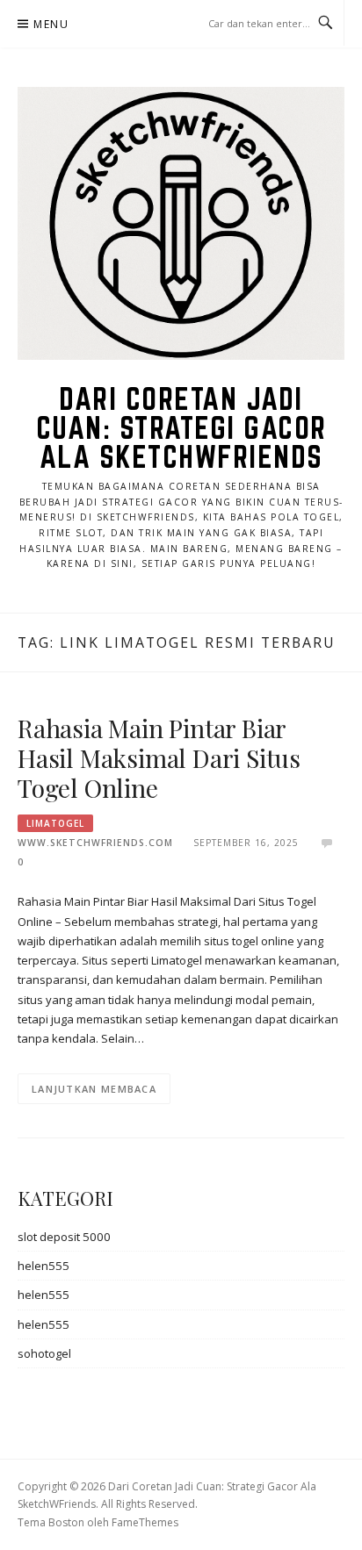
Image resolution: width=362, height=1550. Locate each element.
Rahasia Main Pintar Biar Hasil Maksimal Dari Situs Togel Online (159, 758)
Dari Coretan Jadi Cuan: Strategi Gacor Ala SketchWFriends (181, 427)
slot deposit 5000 (64, 1237)
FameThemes (145, 1522)
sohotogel (44, 1353)
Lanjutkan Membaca (94, 1088)
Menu (51, 24)
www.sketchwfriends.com (95, 842)
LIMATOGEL (55, 823)
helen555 (43, 1266)
